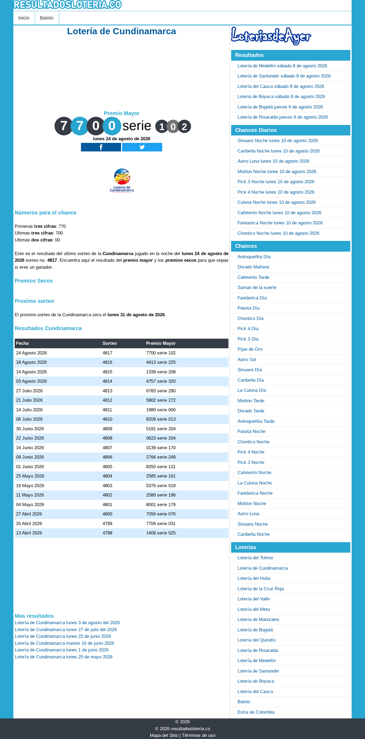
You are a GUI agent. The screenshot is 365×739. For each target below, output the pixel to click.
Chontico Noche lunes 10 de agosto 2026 (278, 233)
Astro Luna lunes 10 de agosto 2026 (273, 161)
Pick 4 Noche (251, 452)
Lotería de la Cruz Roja (261, 588)
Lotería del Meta (254, 609)
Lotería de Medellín (257, 660)
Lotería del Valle (254, 598)
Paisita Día (248, 308)
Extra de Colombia (256, 712)
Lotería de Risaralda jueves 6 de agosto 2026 (283, 117)
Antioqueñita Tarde (256, 421)
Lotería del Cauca (255, 691)
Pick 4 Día (248, 328)
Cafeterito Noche (254, 472)
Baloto (46, 18)
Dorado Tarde (251, 410)
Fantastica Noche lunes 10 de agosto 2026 (280, 222)
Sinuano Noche (253, 524)
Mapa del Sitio (164, 735)
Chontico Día (250, 318)
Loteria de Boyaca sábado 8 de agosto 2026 (281, 96)
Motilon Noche (252, 503)
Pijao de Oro (250, 349)
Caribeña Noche (254, 534)
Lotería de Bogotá (255, 629)
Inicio (23, 18)
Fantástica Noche (255, 493)
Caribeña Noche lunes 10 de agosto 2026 (279, 151)
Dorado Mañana (253, 266)
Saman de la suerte (257, 287)
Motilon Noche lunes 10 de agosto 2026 (277, 171)
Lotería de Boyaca (256, 681)
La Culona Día (252, 390)
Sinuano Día (250, 369)
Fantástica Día (252, 297)
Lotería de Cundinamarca (263, 568)
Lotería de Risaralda (258, 650)
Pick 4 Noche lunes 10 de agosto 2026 (276, 192)
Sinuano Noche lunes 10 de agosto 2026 (278, 140)
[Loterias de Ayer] (271, 43)
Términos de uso (198, 735)
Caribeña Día (251, 380)
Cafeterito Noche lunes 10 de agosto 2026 (279, 212)
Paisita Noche (251, 431)
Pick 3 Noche (251, 462)
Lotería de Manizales (258, 619)
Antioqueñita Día (254, 256)
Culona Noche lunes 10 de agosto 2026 (277, 202)
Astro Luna (248, 513)
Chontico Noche (253, 441)
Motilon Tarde (251, 400)
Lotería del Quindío (256, 640)
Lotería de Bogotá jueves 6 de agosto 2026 (280, 107)
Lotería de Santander (258, 671)
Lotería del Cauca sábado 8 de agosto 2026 (281, 86)
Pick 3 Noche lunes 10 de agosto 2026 (276, 181)
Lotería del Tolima (255, 557)
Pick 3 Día (248, 339)
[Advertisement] (121, 72)
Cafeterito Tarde (253, 277)
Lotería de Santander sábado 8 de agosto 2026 (284, 76)
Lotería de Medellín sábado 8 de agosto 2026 (282, 65)
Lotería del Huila (254, 578)
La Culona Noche (255, 483)
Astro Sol (247, 359)
